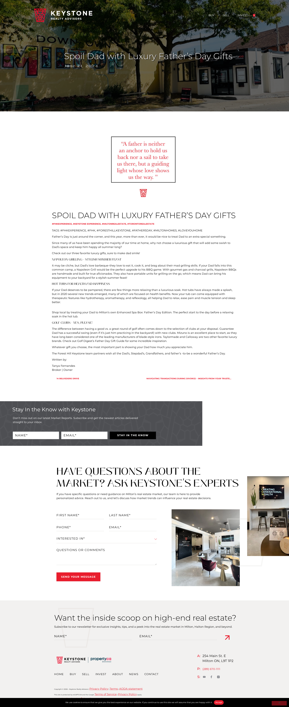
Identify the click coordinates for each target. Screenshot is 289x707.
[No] (279, 703)
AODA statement (131, 688)
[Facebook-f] (211, 677)
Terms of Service (106, 694)
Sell (226, 15)
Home (59, 674)
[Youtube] (204, 677)
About (117, 674)
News (133, 674)
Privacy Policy (98, 688)
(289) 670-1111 (211, 669)
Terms (114, 688)
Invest (243, 15)
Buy (211, 15)
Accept (218, 702)
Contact (151, 674)
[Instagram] (218, 677)
